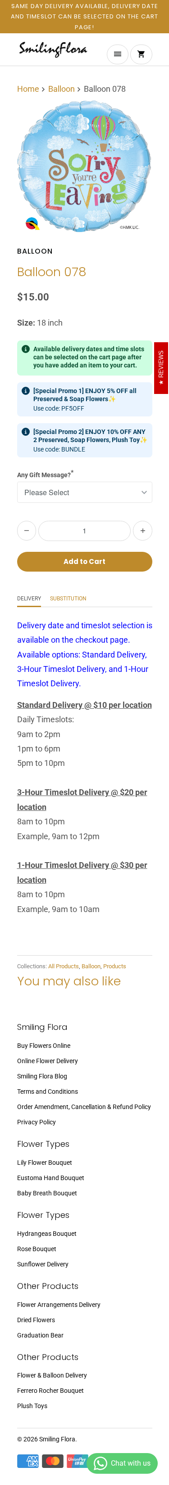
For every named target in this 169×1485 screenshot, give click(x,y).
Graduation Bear (40, 1335)
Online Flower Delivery (47, 1061)
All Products (63, 966)
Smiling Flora (57, 1439)
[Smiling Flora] (53, 53)
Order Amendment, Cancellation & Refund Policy (84, 1106)
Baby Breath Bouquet (47, 1193)
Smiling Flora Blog (42, 1076)
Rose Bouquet (36, 1248)
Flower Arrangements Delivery (58, 1304)
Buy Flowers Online (43, 1045)
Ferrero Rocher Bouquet (50, 1390)
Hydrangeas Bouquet (47, 1233)
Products (114, 966)
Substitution (68, 598)
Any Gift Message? (45, 474)
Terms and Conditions (47, 1091)
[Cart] (141, 54)
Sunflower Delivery (43, 1264)
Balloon (35, 251)
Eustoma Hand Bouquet (50, 1177)
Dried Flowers (36, 1320)
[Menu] (117, 54)
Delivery (29, 598)
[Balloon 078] (84, 168)
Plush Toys (32, 1405)
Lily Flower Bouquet (44, 1162)
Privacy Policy (36, 1122)
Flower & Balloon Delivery (52, 1375)
